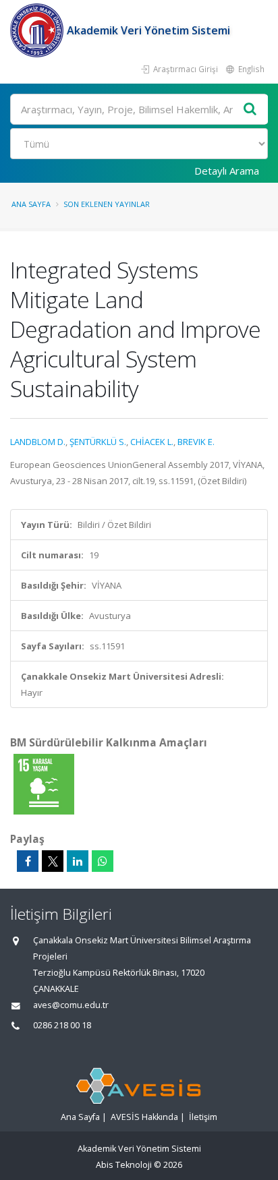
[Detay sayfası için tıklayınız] (44, 783)
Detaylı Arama (226, 170)
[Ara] (250, 109)
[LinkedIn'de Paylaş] (77, 861)
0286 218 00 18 (62, 1025)
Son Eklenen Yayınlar (106, 204)
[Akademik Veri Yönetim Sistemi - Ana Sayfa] (38, 30)
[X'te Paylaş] (52, 861)
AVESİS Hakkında (144, 1117)
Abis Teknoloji (124, 1165)
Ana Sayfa (31, 204)
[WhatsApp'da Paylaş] (102, 861)
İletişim (203, 1117)
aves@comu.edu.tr (71, 1005)
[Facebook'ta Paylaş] (27, 861)
